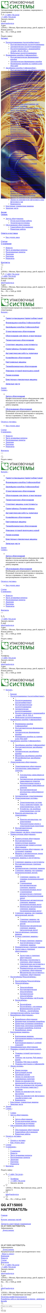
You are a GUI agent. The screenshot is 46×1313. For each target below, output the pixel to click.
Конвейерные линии (18, 155)
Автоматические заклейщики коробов (25, 72)
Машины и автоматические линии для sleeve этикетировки (25, 109)
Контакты (5, 262)
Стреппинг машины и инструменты (20, 112)
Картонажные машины (15, 157)
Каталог (4, 38)
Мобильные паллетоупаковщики (23, 53)
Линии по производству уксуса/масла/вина (27, 198)
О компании (6, 244)
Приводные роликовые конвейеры (24, 149)
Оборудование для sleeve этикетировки (21, 91)
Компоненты (15, 204)
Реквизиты (10, 258)
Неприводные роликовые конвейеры (25, 146)
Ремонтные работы (18, 229)
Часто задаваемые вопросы (16, 250)
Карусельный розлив (18, 181)
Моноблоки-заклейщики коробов (23, 74)
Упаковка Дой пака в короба (21, 174)
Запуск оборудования (14, 219)
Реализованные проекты (15, 252)
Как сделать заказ (13, 237)
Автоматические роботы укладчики (20, 142)
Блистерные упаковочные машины (20, 206)
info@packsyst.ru (7, 23)
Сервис (4, 214)
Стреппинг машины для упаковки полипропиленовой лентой (24, 120)
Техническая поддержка (20, 223)
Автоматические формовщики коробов (26, 61)
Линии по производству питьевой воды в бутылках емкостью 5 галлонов (27, 194)
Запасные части (12, 208)
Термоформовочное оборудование (19, 168)
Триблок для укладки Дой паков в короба (27, 172)
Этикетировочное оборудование (19, 78)
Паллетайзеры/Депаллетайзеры (18, 136)
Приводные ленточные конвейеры (24, 151)
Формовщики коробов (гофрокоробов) (21, 55)
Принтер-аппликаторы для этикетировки (27, 87)
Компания (5, 1256)
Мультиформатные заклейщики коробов (26, 76)
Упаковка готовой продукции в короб (21, 170)
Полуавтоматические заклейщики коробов (27, 70)
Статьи (4, 241)
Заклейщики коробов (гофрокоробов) (21, 68)
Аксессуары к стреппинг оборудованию (26, 134)
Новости (9, 248)
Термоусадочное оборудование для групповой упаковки (24, 105)
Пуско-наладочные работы (21, 221)
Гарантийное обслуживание (21, 227)
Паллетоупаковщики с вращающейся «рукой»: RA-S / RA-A (25, 50)
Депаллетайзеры (17, 138)
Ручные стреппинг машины (21, 129)
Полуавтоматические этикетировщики (26, 89)
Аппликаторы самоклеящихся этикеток (26, 81)
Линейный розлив (17, 183)
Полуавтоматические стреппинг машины (27, 115)
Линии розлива (12, 178)
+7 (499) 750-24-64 (11, 15)
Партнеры (10, 256)
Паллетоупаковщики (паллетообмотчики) (23, 42)
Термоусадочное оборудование (18, 93)
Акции (3, 212)
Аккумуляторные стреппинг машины (25, 127)
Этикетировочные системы (21, 85)
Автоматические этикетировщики (24, 83)
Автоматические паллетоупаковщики (25, 47)
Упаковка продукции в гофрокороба (25, 176)
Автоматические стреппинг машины (25, 117)
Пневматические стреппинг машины (25, 132)
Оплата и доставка (9, 233)
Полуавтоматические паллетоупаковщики (27, 44)
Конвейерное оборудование (17, 144)
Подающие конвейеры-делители (23, 153)
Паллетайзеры (16, 140)
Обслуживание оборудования (18, 225)
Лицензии (10, 254)
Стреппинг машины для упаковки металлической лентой (24, 124)
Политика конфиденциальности (14, 1297)
